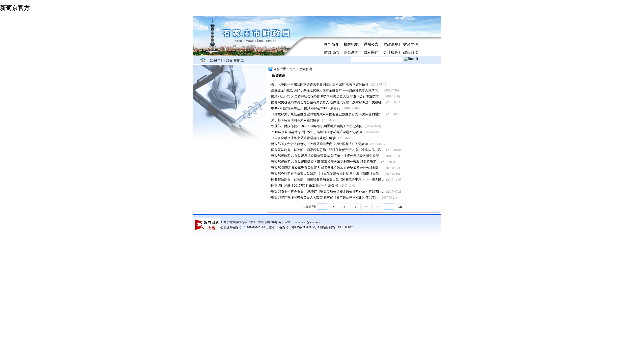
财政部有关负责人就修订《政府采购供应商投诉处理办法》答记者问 (319, 144)
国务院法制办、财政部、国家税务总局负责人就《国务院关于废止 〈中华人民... (327, 179)
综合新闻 (351, 52)
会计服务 (390, 52)
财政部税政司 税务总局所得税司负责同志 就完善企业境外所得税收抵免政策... (326, 156)
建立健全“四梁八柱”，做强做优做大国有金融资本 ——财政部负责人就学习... (325, 90)
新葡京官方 (15, 8)
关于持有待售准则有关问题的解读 (295, 120)
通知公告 (371, 44)
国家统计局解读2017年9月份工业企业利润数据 (304, 185)
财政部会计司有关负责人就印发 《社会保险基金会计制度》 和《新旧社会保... (326, 174)
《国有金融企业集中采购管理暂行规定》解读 (303, 138)
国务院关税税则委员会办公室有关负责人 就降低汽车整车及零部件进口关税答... (327, 102)
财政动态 (331, 52)
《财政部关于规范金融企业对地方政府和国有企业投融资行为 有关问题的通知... (327, 114)
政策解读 (410, 52)
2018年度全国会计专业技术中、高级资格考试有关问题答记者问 (317, 132)
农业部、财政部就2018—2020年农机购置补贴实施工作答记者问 (316, 126)
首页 (292, 69)
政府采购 (371, 52)
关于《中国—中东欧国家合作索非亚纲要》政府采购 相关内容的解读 (320, 84)
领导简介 (331, 44)
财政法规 (390, 44)
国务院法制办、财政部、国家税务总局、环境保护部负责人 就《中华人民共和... (327, 150)
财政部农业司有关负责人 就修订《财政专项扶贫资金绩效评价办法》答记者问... (327, 191)
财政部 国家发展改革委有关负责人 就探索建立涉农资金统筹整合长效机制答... (326, 168)
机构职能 (351, 44)
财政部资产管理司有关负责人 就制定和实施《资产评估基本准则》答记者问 (325, 197)
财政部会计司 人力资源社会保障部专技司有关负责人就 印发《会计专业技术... (326, 96)
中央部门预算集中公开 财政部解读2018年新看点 (305, 108)
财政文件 (410, 44)
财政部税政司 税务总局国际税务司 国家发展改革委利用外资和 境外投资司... (325, 162)
